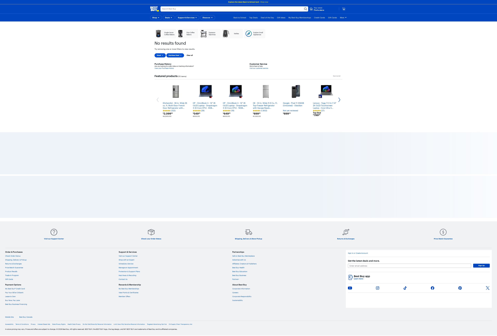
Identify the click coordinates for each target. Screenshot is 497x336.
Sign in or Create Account (358, 327)
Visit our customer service (259, 68)
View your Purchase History (164, 68)
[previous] (155, 163)
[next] (342, 163)
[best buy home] (154, 9)
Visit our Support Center (128, 330)
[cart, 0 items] (343, 8)
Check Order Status (12, 330)
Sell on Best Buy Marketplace (243, 330)
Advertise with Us (239, 334)
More (342, 17)
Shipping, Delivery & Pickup (16, 334)
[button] (317, 9)
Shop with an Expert (126, 334)
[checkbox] (160, 55)
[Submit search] (305, 9)
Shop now (264, 2)
